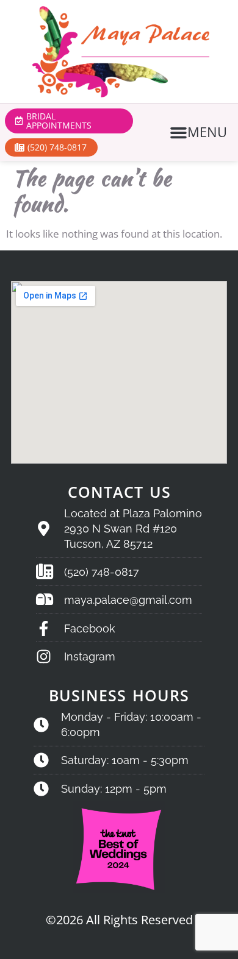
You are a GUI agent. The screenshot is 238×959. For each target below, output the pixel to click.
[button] (199, 132)
